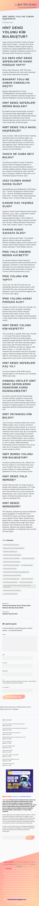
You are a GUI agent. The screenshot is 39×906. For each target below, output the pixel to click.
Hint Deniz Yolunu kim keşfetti (11, 565)
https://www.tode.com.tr (8, 707)
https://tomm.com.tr (24, 707)
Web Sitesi (5, 671)
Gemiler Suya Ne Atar (10, 614)
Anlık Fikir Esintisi (27, 5)
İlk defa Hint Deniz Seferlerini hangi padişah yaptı (16, 572)
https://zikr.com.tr (6, 709)
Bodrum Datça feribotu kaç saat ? (10, 759)
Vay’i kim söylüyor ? (7, 741)
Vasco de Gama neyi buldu (10, 594)
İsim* (3, 654)
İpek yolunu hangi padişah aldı (11, 579)
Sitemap (15, 709)
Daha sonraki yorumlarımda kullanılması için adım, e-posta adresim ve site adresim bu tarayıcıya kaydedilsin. (19, 682)
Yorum (4, 634)
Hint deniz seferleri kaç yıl (10, 551)
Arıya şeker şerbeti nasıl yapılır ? (10, 754)
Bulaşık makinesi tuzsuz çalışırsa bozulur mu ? (14, 737)
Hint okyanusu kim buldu (10, 568)
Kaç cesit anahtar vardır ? (8, 746)
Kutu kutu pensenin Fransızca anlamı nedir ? (13, 724)
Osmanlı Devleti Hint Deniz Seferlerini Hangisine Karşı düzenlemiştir (17, 586)
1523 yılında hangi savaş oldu (11, 544)
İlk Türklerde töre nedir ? (8, 763)
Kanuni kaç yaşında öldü (26, 582)
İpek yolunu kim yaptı (27, 579)
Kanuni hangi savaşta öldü (10, 582)
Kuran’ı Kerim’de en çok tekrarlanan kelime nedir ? (14, 728)
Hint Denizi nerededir (27, 565)
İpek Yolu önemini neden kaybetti (12, 575)
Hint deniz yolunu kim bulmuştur (12, 562)
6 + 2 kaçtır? (6, 687)
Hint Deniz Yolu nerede (28, 558)
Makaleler (10, 540)
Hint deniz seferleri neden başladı (12, 555)
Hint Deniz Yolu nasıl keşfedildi (11, 558)
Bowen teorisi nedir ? (7, 750)
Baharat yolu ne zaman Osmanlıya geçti (14, 548)
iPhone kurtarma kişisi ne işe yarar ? (11, 732)
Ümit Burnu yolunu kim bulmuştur (12, 590)
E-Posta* (4, 663)
